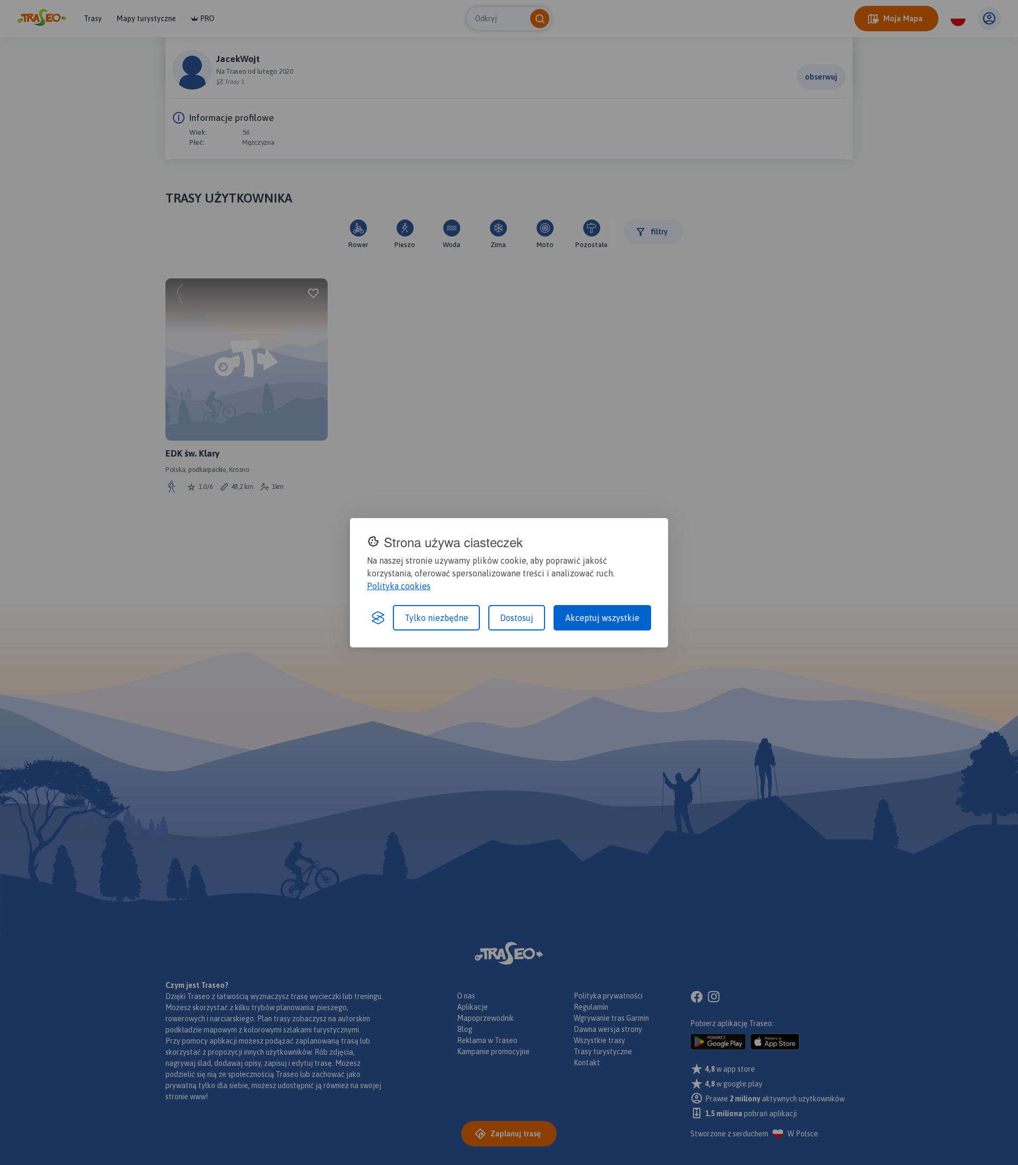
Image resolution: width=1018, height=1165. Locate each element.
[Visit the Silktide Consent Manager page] (378, 617)
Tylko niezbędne (436, 618)
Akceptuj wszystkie (602, 618)
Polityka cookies (399, 586)
